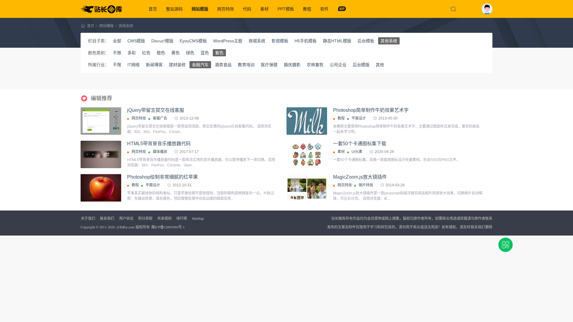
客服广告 (160, 118)
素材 (264, 9)
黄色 (175, 52)
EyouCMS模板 (193, 40)
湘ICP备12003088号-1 (168, 227)
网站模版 (200, 9)
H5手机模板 (306, 40)
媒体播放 (160, 152)
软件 (324, 9)
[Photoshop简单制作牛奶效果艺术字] (306, 121)
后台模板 (366, 40)
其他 (380, 64)
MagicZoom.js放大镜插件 (360, 176)
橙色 (161, 52)
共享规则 (164, 218)
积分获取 (145, 218)
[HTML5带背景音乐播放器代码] (101, 154)
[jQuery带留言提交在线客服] (101, 121)
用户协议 (126, 218)
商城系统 (257, 40)
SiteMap (198, 218)
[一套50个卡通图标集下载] (306, 154)
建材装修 (177, 64)
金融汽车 (200, 64)
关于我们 (88, 218)
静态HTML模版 (337, 40)
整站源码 (174, 9)
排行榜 (181, 218)
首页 (153, 9)
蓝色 (205, 52)
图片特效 (366, 185)
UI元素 (357, 152)
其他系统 (126, 26)
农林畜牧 (315, 64)
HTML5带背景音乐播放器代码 (159, 143)
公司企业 (338, 64)
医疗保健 (269, 64)
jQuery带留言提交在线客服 (155, 110)
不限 (117, 52)
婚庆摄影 (292, 64)
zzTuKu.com (125, 227)
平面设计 (359, 118)
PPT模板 (286, 9)
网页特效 (225, 9)
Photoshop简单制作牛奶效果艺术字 (371, 110)
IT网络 (133, 64)
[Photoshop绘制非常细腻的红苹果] (101, 188)
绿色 (190, 52)
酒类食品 (223, 64)
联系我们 (107, 218)
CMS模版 (136, 40)
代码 (247, 9)
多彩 (131, 52)
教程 (307, 9)
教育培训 (246, 64)
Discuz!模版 (162, 40)
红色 (146, 52)
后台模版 (361, 64)
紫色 (219, 52)
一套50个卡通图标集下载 (359, 143)
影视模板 (280, 40)
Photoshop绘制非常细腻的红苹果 (162, 176)
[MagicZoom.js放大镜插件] (306, 188)
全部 (117, 40)
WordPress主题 (227, 40)
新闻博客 (154, 64)
